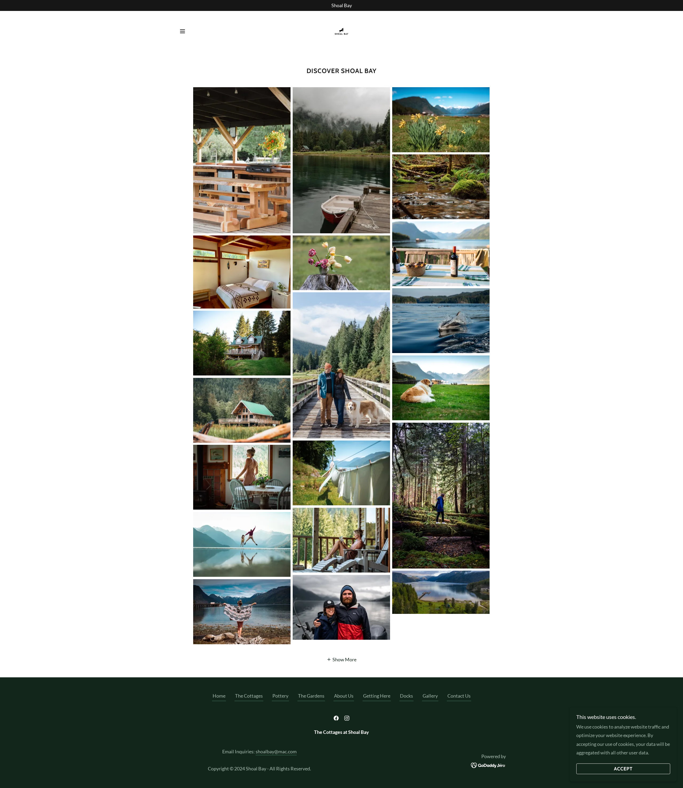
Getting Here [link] (376, 696)
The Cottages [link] (249, 696)
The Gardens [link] (311, 696)
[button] (182, 31)
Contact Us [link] (459, 696)
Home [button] (219, 696)
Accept (623, 769)
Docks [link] (406, 696)
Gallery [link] (430, 696)
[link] (342, 31)
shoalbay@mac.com (276, 751)
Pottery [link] (280, 696)
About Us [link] (344, 696)
